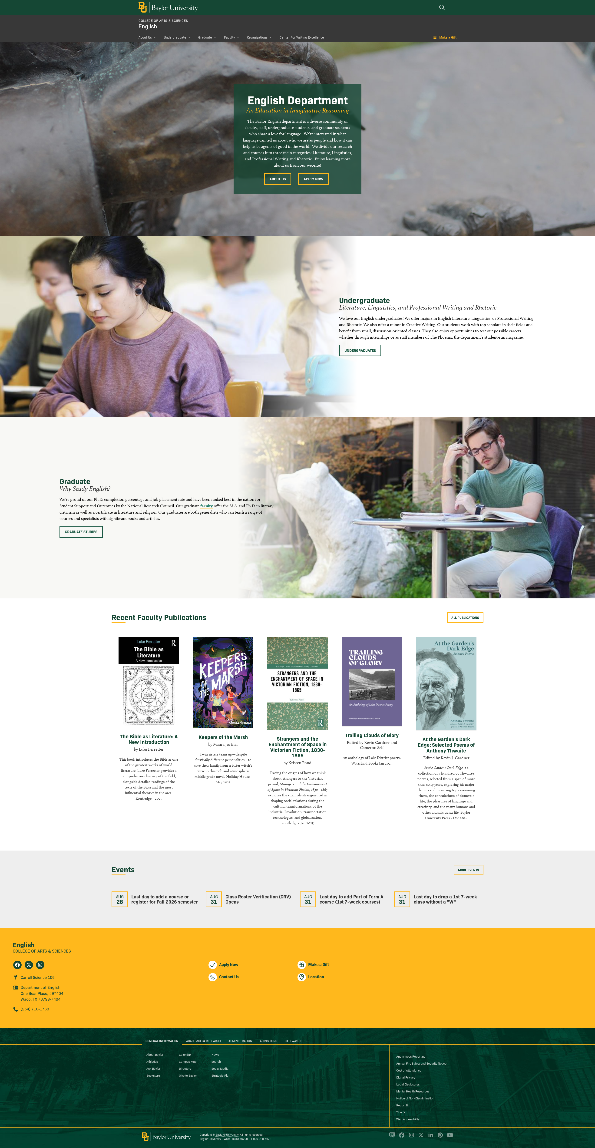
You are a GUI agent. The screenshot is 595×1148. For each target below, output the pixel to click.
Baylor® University (226, 1134)
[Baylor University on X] (420, 1137)
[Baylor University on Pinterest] (439, 1137)
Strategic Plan (221, 1075)
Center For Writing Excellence (302, 37)
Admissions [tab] (268, 1041)
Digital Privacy (405, 1077)
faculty (206, 505)
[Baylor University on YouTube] (448, 1137)
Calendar (185, 1054)
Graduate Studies (81, 531)
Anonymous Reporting (411, 1056)
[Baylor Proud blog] (391, 1137)
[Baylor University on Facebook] (401, 1137)
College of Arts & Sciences (163, 20)
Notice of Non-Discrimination (415, 1098)
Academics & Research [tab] (203, 1041)
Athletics (152, 1061)
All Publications (465, 617)
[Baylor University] (167, 7)
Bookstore (153, 1075)
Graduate (205, 37)
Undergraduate (175, 37)
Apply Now (313, 178)
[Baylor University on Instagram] (410, 1137)
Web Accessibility (408, 1119)
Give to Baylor (188, 1075)
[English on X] (28, 965)
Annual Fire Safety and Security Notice (421, 1063)
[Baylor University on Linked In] (430, 1137)
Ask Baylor (153, 1068)
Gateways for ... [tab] (297, 1041)
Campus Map (188, 1061)
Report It (402, 1105)
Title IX (400, 1112)
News (215, 1054)
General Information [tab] (161, 1041)
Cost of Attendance (408, 1070)
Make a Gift (447, 37)
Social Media (220, 1068)
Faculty (229, 37)
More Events (468, 870)
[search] (443, 7)
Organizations (257, 37)
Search (216, 1061)
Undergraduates (360, 350)
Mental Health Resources (412, 1091)
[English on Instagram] (40, 965)
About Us (145, 37)
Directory (185, 1068)
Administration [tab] (240, 1041)
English (148, 26)
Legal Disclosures (408, 1084)
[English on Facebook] (17, 965)
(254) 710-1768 (35, 1008)
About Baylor (154, 1054)
